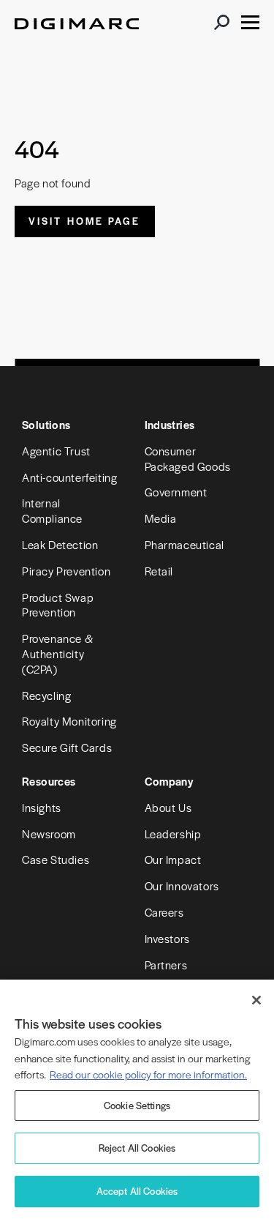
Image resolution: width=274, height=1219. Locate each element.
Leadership (173, 833)
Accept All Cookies (137, 1191)
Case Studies (55, 859)
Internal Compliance (52, 510)
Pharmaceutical (184, 544)
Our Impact (173, 859)
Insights (41, 807)
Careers (164, 912)
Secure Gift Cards (67, 747)
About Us (168, 807)
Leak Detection (60, 544)
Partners (166, 964)
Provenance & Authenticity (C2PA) (57, 653)
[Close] (256, 1000)
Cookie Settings (137, 1105)
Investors (167, 938)
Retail (159, 570)
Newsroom (49, 833)
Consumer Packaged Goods (188, 458)
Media (161, 518)
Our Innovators (182, 885)
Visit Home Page (84, 221)
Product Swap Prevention (58, 604)
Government (176, 491)
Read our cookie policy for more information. (148, 1074)
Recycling (46, 695)
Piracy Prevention (66, 570)
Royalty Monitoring (69, 720)
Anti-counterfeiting (69, 477)
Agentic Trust (56, 450)
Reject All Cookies (137, 1148)
